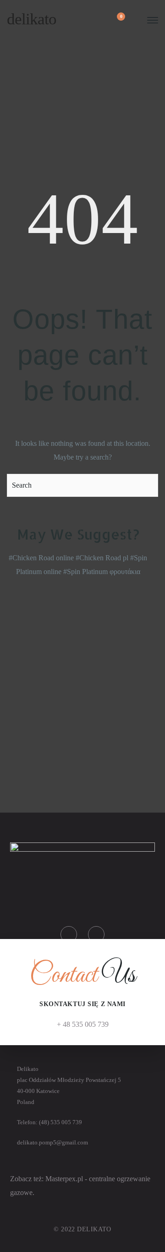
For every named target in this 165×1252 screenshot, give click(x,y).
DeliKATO (31, 19)
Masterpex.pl (65, 1179)
